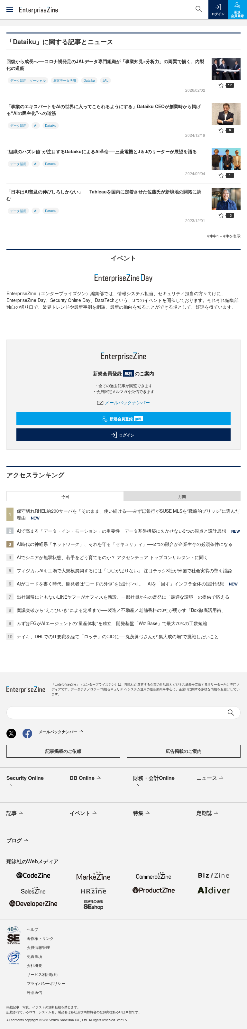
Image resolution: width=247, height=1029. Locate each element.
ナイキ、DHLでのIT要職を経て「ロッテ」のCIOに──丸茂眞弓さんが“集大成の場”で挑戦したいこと (118, 636)
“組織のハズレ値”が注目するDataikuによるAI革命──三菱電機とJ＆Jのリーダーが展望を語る (101, 151)
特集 (138, 813)
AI (35, 125)
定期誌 (204, 813)
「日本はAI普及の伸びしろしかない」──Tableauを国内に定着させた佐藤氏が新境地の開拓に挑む (103, 194)
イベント (80, 813)
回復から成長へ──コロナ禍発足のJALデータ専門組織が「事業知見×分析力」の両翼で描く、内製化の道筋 (105, 64)
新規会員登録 (126, 419)
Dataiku (89, 80)
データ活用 (18, 125)
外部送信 (34, 992)
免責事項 (34, 956)
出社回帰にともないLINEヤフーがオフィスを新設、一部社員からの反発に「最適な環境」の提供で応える (123, 597)
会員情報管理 (38, 947)
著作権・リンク (40, 938)
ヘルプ (32, 929)
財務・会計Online (154, 777)
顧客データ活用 (64, 80)
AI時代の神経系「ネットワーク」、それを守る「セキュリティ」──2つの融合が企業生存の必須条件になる (125, 544)
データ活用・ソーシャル (28, 80)
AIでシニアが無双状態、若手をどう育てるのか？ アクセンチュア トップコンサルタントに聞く (112, 557)
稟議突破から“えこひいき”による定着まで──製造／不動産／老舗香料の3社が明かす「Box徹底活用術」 (121, 610)
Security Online (25, 777)
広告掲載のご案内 (184, 751)
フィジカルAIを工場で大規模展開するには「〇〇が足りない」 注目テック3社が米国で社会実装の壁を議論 (124, 570)
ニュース (207, 777)
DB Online (82, 777)
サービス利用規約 (42, 974)
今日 (65, 496)
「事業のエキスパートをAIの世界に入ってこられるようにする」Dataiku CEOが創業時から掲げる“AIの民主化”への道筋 (103, 109)
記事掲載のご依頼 (63, 751)
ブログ (14, 840)
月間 (182, 496)
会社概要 (34, 965)
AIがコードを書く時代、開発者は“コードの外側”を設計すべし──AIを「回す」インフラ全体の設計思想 (120, 583)
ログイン (126, 435)
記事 (11, 813)
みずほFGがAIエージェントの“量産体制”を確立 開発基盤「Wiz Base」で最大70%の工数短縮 (112, 623)
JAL (105, 80)
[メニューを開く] (9, 9)
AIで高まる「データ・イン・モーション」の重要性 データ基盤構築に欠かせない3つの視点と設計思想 (121, 531)
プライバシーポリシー (46, 983)
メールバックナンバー (127, 402)
